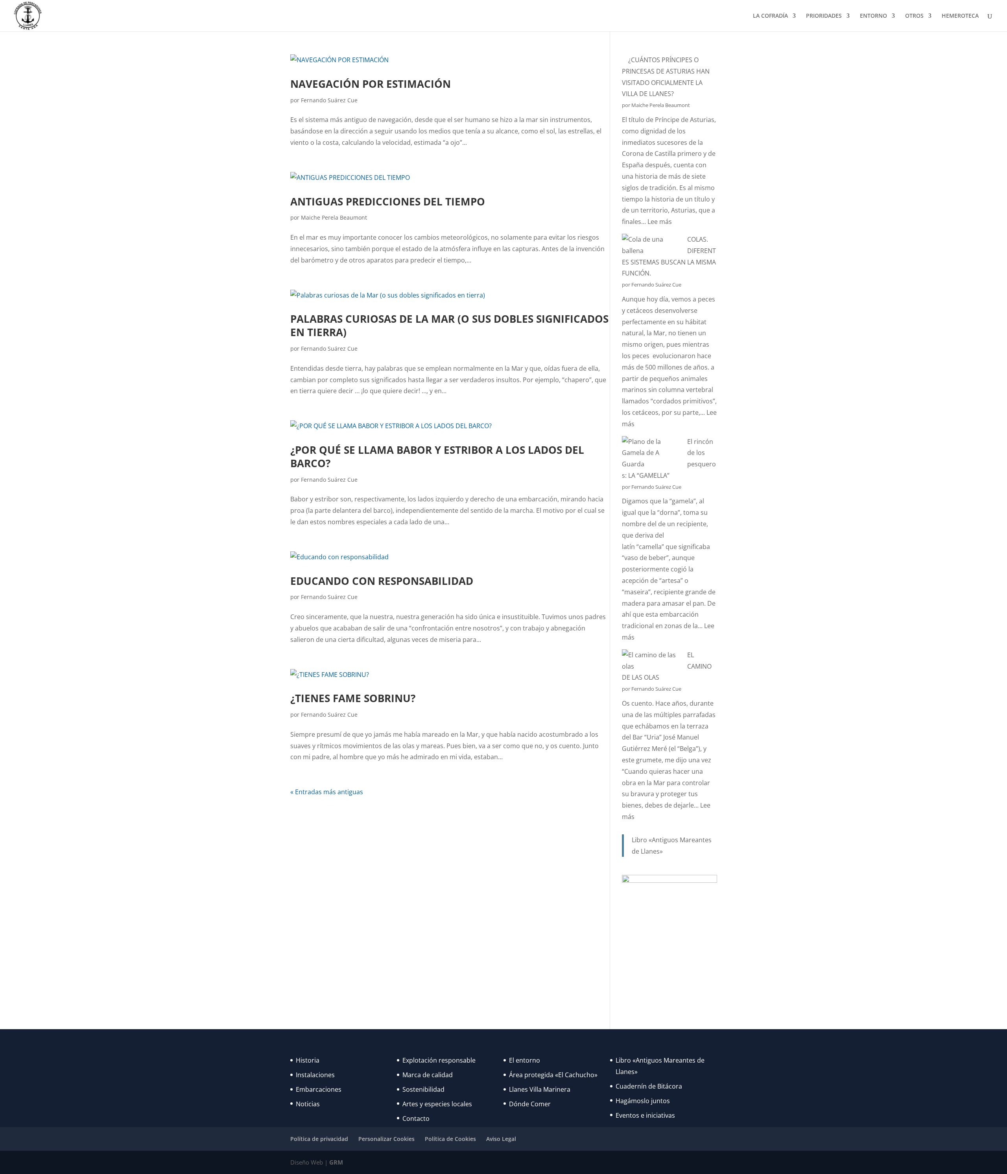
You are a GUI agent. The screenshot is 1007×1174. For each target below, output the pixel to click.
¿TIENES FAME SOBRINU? (352, 698)
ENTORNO (873, 16)
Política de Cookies (450, 1139)
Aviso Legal (501, 1139)
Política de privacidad (319, 1139)
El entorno (524, 1060)
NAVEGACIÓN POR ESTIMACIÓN (370, 84)
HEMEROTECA (960, 16)
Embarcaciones (318, 1089)
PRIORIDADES (824, 16)
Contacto (416, 1118)
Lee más (659, 221)
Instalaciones (315, 1074)
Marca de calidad (427, 1074)
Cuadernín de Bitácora (649, 1086)
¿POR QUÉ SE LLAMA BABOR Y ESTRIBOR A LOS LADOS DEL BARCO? (437, 456)
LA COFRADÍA (770, 16)
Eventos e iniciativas (645, 1115)
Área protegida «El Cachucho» (553, 1074)
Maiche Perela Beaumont (334, 217)
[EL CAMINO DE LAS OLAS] (651, 660)
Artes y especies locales (437, 1104)
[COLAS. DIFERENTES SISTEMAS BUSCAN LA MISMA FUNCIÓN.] (651, 245)
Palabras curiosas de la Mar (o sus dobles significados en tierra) (449, 325)
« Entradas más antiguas (326, 792)
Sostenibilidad (423, 1089)
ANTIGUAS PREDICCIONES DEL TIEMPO (387, 201)
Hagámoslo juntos (643, 1100)
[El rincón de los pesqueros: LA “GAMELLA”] (651, 453)
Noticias (308, 1104)
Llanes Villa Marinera (539, 1089)
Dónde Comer (530, 1104)
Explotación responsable (439, 1060)
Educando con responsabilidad (381, 581)
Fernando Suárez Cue (329, 100)
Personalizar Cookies (386, 1139)
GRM (336, 1162)
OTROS (914, 16)
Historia (307, 1060)
